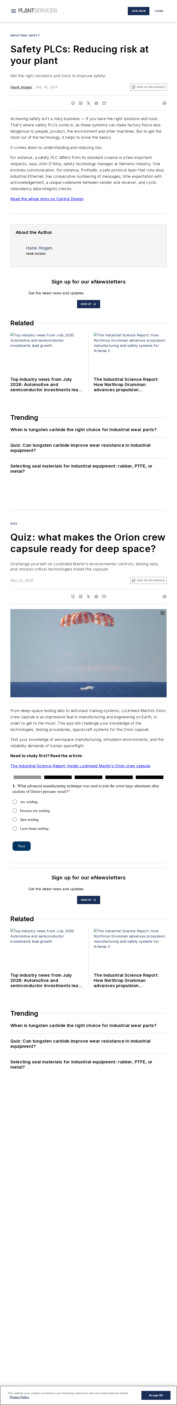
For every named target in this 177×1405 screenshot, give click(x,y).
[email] (104, 103)
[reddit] (96, 103)
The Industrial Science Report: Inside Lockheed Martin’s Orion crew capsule (80, 766)
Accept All (156, 1395)
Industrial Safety (25, 35)
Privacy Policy (19, 1397)
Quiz (13, 523)
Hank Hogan (21, 87)
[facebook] (73, 103)
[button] (13, 11)
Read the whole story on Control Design (47, 199)
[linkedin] (81, 103)
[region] (88, 1395)
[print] (164, 103)
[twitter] (88, 103)
